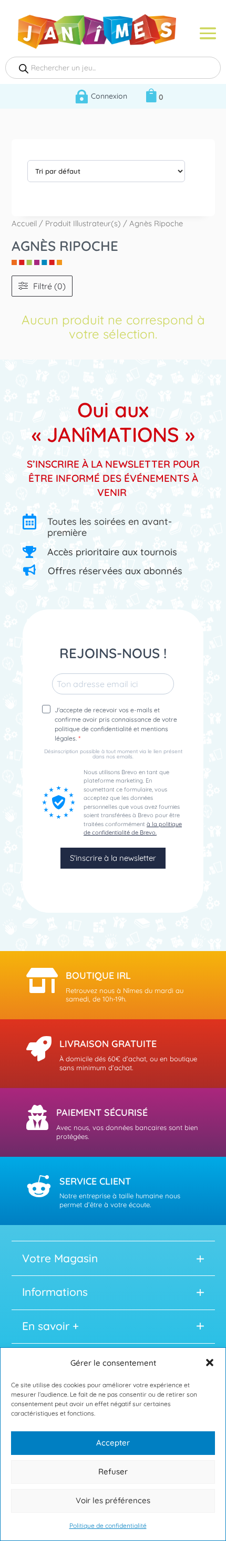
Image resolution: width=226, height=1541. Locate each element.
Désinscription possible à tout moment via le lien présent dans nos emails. (113, 754)
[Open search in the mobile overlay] (113, 67)
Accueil (24, 223)
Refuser (113, 1471)
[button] (209, 1362)
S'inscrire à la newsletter (113, 858)
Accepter (113, 1443)
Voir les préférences (113, 1500)
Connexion (109, 96)
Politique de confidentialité (108, 1525)
